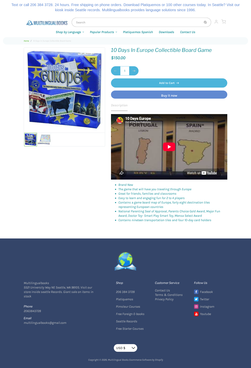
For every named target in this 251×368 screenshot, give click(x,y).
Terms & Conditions (169, 295)
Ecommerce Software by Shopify (146, 359)
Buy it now (169, 95)
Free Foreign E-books (130, 314)
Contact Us (187, 32)
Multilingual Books (118, 359)
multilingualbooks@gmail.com (45, 323)
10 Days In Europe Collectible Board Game (52, 41)
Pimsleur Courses (128, 307)
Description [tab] (119, 105)
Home (26, 41)
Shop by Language (68, 32)
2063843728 (32, 311)
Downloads (166, 32)
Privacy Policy (164, 299)
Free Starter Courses (130, 329)
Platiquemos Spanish (138, 32)
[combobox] (136, 22)
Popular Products (102, 32)
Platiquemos (124, 299)
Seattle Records (126, 321)
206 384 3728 (125, 292)
